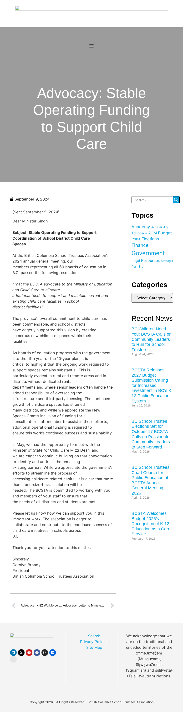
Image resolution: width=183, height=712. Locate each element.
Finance (140, 245)
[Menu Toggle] (91, 45)
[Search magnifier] (176, 199)
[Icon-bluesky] (13, 659)
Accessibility (159, 227)
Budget (165, 232)
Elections (150, 238)
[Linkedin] (13, 652)
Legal (136, 261)
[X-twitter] (21, 652)
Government (148, 253)
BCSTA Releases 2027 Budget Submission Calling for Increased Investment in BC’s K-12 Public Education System (152, 385)
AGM (152, 233)
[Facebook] (37, 652)
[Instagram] (44, 652)
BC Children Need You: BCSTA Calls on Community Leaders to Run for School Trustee (152, 339)
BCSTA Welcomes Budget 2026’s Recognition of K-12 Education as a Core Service (151, 523)
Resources (150, 260)
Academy (141, 226)
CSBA (136, 239)
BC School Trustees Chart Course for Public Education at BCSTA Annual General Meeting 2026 (150, 480)
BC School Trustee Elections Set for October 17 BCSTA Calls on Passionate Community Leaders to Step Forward (151, 434)
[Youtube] (29, 652)
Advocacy (139, 233)
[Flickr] (52, 652)
